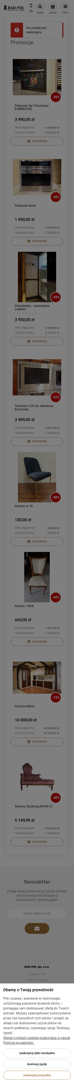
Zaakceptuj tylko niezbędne (37, 1053)
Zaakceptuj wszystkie (37, 1075)
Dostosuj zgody (37, 1064)
